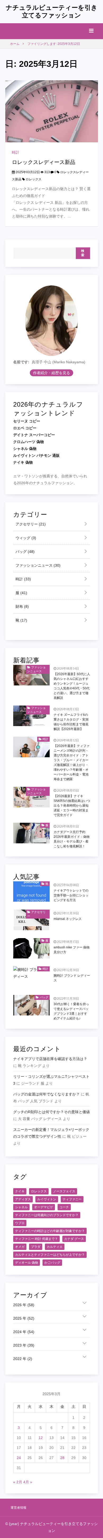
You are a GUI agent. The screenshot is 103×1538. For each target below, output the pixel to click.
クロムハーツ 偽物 (28, 442)
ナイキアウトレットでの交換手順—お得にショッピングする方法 (71, 895)
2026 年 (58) (23, 1305)
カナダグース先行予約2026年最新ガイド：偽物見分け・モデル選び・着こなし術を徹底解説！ (72, 839)
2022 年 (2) (22, 1359)
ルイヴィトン (46, 1199)
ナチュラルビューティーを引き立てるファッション (51, 11)
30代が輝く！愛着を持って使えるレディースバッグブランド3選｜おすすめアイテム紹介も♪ (71, 1011)
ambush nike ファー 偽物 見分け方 (72, 950)
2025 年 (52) (23, 1318)
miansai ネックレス (68, 919)
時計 (15, 152)
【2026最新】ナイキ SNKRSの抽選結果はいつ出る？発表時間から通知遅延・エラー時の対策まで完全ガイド (72, 805)
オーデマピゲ (43, 1207)
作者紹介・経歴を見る (51, 373)
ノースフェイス (64, 1191)
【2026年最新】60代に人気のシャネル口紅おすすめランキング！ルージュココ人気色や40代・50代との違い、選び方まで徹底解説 (72, 686)
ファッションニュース (37, 565)
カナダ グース (74, 1239)
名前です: (21, 362)
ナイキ (20, 1191)
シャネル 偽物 (24, 448)
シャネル (21, 1207)
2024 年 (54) (23, 1332)
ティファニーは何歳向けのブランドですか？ (46, 1215)
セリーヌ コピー (26, 421)
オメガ (20, 1247)
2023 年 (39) (23, 1345)
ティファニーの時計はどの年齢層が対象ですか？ (50, 1231)
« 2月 (17, 1482)
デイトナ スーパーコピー (34, 435)
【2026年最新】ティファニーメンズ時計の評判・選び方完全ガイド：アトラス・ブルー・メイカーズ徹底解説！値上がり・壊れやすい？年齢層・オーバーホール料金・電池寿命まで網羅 (72, 762)
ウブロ (20, 1223)
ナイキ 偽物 (23, 462)
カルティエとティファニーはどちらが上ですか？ (50, 1255)
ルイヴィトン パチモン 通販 (36, 455)
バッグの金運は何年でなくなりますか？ (46, 1094)
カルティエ (55, 1247)
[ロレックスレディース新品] (51, 111)
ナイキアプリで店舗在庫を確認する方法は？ (50, 1059)
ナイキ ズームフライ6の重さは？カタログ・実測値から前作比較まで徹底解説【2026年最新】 (71, 722)
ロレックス (33, 179)
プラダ (35, 1247)
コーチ (64, 1207)
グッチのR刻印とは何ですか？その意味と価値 (51, 1112)
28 (62, 1458)
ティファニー (72, 1199)
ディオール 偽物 (26, 1262)
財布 (22, 606)
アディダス (23, 1199)
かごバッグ (52, 1262)
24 (19, 1458)
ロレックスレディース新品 (43, 162)
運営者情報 (18, 1507)
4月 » (27, 1482)
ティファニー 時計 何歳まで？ (36, 1239)
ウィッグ (25, 538)
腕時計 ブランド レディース (72, 978)
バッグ (25, 551)
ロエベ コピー (24, 428)
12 (41, 1438)
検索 (83, 253)
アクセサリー (30, 524)
